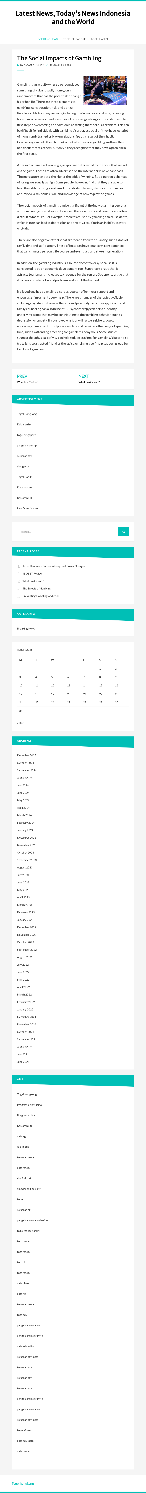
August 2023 (25, 867)
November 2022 (26, 934)
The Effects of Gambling (36, 588)
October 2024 (25, 762)
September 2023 (27, 860)
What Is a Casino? (33, 581)
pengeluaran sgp (27, 445)
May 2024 (23, 800)
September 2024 (27, 770)
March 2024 (24, 815)
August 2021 (25, 1046)
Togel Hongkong (27, 413)
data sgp (22, 1136)
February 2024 (26, 822)
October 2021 (25, 1031)
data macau (23, 1451)
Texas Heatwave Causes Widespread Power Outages (53, 566)
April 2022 (23, 987)
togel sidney (24, 1430)
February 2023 (26, 912)
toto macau (23, 1251)
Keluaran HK (24, 497)
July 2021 (23, 1054)
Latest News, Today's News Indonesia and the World (73, 17)
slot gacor (23, 466)
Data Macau (24, 487)
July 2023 (23, 874)
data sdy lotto (25, 1440)
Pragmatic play (26, 1115)
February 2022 (26, 1002)
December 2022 (26, 927)
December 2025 (26, 755)
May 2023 (23, 889)
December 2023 (26, 837)
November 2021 (26, 1024)
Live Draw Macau (27, 508)
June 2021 (23, 1061)
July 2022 (23, 964)
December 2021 (26, 1016)
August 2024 (25, 777)
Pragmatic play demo (29, 1104)
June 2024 (23, 792)
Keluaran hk (24, 424)
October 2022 (25, 942)
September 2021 (27, 1039)
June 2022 (23, 972)
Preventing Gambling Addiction (40, 595)
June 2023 (23, 882)
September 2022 (27, 949)
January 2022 (25, 1009)
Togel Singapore (74, 39)
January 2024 (25, 830)
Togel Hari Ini (99, 39)
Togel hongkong (23, 1483)
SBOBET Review (32, 573)
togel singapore (26, 434)
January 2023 (25, 919)
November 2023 (26, 845)
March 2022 (24, 994)
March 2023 (24, 904)
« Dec (20, 723)
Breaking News (48, 39)
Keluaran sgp (25, 1125)
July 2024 (23, 785)
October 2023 (25, 852)
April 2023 (23, 897)
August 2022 (25, 957)
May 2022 (23, 979)
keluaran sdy (24, 455)
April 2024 (23, 807)
